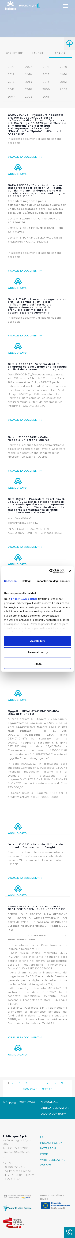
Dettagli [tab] (26, 580)
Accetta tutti (37, 640)
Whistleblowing (52, 1159)
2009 (46, 89)
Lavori (37, 53)
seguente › (30, 1088)
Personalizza (35, 652)
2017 (46, 74)
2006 (28, 96)
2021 (46, 67)
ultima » (47, 1088)
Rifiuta (37, 663)
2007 (11, 96)
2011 (11, 89)
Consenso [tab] (10, 580)
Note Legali (49, 1148)
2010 (28, 89)
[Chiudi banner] (70, 571)
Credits (45, 1165)
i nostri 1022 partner (24, 598)
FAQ (43, 1137)
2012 (63, 81)
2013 (46, 81)
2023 (11, 67)
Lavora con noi (51, 1113)
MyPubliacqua (28, 6)
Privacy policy (51, 1142)
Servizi (61, 53)
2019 (11, 74)
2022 (28, 67)
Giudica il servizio (53, 1107)
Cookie (45, 1154)
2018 (28, 74)
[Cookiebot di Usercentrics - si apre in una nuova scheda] (49, 571)
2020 (63, 67)
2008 (64, 89)
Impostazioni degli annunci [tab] (53, 580)
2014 (28, 81)
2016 (63, 74)
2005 (46, 96)
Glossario (48, 1102)
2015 (11, 81)
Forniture (14, 53)
